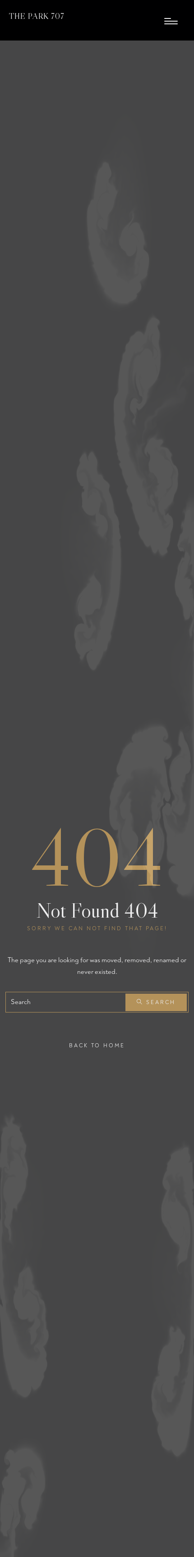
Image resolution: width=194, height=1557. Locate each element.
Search (159, 1002)
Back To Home (97, 1045)
